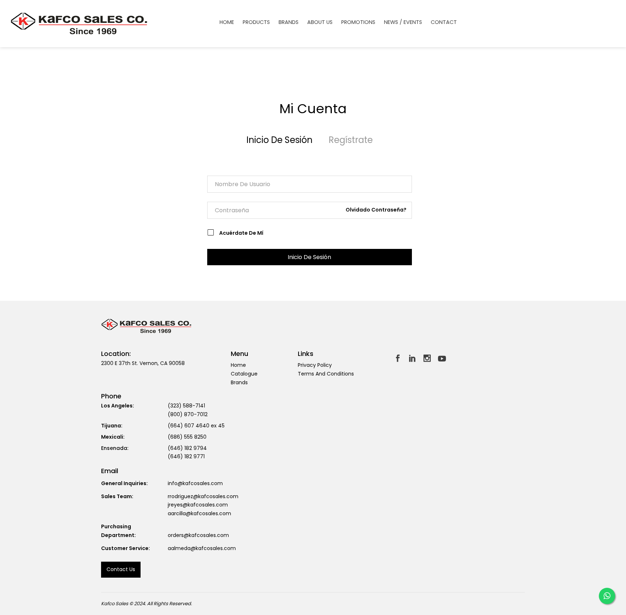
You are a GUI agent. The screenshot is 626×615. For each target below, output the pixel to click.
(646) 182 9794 (187, 448)
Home (238, 365)
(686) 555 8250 (187, 436)
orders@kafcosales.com (198, 535)
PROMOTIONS (358, 22)
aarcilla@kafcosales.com (199, 513)
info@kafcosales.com (195, 483)
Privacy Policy (315, 365)
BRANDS (289, 22)
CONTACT (444, 22)
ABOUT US (320, 22)
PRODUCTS (256, 22)
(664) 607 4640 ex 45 (196, 425)
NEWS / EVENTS (403, 22)
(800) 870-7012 (188, 414)
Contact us (121, 569)
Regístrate (351, 140)
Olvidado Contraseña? (376, 209)
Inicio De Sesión (279, 140)
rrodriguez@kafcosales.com (203, 496)
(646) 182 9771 (186, 456)
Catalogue (244, 373)
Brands (239, 382)
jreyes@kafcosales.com (198, 504)
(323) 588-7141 (186, 405)
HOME (227, 22)
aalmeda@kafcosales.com (202, 548)
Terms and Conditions (326, 373)
